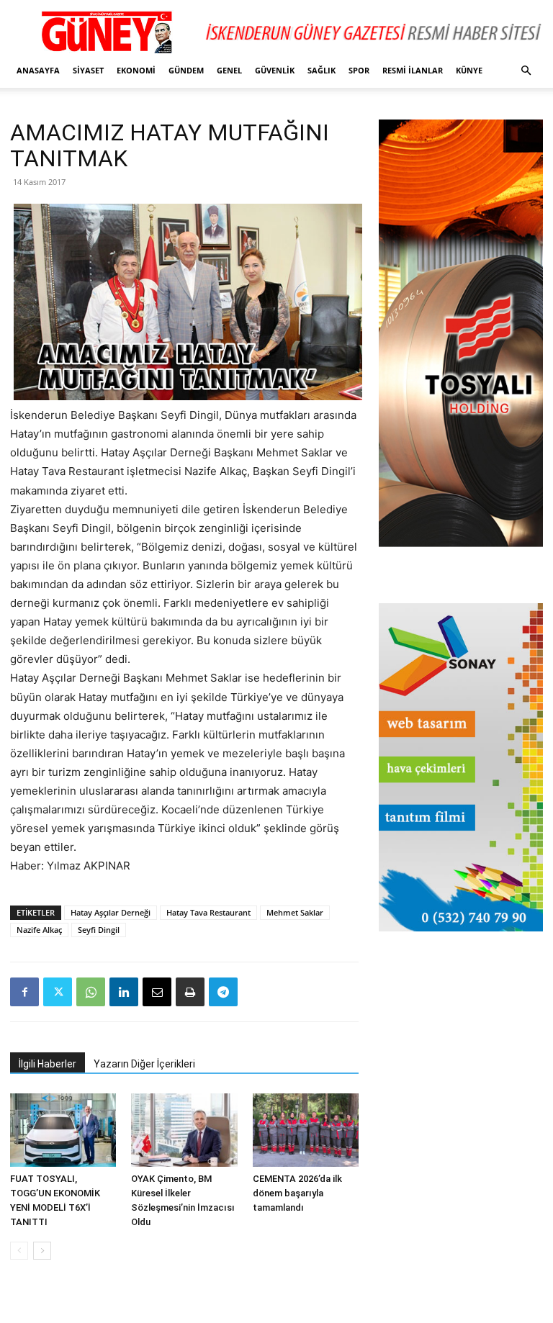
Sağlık (321, 70)
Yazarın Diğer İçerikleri (144, 1064)
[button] (525, 71)
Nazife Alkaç (39, 929)
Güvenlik (275, 70)
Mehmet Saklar (294, 912)
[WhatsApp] (90, 991)
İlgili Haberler (47, 1064)
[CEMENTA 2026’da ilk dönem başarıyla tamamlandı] (306, 1129)
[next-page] (42, 1251)
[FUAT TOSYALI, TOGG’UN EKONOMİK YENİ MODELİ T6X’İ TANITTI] (63, 1129)
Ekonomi (136, 70)
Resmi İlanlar (412, 70)
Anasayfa (38, 70)
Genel (229, 70)
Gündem (186, 70)
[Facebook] (24, 991)
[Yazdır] (190, 991)
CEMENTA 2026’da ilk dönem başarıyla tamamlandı (297, 1193)
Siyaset (88, 70)
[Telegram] (223, 991)
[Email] (157, 991)
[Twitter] (57, 991)
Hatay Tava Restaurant (208, 912)
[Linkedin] (123, 991)
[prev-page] (19, 1251)
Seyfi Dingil (99, 929)
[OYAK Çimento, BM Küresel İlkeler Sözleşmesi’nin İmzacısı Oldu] (184, 1129)
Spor (359, 70)
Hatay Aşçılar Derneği (110, 912)
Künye (469, 70)
